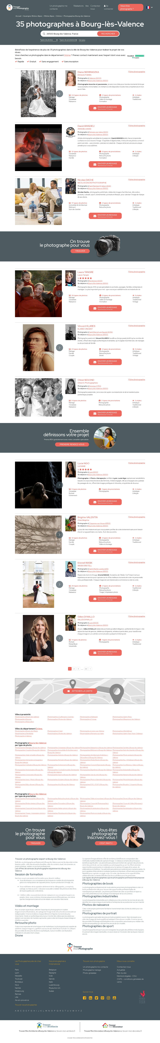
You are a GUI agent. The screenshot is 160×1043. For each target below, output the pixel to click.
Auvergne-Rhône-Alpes (32, 16)
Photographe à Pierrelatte (24, 733)
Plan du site (121, 973)
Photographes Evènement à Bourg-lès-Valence (61, 766)
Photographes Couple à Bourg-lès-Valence (30, 750)
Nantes (18, 988)
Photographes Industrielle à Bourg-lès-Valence (126, 771)
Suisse (51, 991)
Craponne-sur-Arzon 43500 (99, 523)
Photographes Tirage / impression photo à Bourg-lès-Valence (30, 814)
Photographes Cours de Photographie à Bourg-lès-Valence (94, 804)
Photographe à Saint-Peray (122, 717)
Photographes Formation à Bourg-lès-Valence (61, 804)
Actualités (121, 970)
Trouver (80, 251)
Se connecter (108, 7)
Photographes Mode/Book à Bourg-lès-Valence (94, 761)
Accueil (18, 16)
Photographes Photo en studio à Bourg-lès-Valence (95, 814)
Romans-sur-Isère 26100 (98, 132)
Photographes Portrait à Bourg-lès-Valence (63, 760)
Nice (17, 985)
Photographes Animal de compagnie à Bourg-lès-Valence (28, 761)
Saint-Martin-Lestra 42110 (98, 569)
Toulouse (18, 979)
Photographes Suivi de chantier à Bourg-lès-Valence (128, 751)
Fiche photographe (136, 71)
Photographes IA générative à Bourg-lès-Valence (94, 809)
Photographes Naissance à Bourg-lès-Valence (96, 748)
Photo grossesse (89, 973)
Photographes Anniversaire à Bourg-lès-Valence (29, 771)
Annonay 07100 (95, 386)
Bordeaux (19, 982)
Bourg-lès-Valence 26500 (98, 81)
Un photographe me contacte (58, 7)
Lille (16, 997)
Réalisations (79, 6)
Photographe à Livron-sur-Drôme (92, 731)
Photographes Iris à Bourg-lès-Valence (61, 784)
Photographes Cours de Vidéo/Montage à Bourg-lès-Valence (127, 804)
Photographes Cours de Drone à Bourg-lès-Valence (30, 809)
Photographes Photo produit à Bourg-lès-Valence (127, 756)
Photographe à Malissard (89, 717)
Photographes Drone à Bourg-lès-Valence (127, 798)
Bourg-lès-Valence (37, 743)
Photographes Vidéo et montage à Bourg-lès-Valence (96, 799)
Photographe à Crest (55, 731)
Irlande (51, 979)
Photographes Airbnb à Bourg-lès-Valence (63, 755)
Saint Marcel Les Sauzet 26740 (101, 332)
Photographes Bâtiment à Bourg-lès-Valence (96, 750)
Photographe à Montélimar (122, 731)
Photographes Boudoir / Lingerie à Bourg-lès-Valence (128, 785)
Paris (17, 969)
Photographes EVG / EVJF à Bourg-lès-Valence (94, 785)
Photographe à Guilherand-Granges (61, 717)
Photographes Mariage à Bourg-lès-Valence (30, 748)
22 (86, 669)
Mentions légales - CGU (127, 976)
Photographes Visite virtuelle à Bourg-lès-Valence (30, 756)
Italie (51, 982)
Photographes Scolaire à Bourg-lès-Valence (63, 780)
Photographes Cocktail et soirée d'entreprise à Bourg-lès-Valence (63, 771)
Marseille (18, 976)
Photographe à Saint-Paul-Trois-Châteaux (128, 733)
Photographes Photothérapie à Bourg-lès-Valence (128, 781)
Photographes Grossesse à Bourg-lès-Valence (64, 748)
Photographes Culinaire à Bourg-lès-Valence (30, 765)
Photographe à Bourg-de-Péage (26, 731)
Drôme (59, 16)
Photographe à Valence (23, 736)
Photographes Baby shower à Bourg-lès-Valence (29, 785)
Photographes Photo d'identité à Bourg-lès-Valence (95, 781)
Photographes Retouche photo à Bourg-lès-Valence (63, 799)
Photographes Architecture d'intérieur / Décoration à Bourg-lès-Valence (94, 756)
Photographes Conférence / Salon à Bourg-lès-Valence (128, 766)
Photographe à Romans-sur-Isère (92, 733)
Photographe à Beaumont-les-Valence (126, 719)
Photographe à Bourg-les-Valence (27, 717)
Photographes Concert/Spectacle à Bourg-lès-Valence (95, 766)
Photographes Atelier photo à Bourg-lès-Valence (62, 809)
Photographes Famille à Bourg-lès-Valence (128, 748)
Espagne (52, 973)
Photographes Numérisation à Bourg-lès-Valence (127, 809)
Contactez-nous (95, 7)
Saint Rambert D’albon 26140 (100, 186)
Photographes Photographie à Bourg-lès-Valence (30, 799)
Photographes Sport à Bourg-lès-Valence (62, 775)
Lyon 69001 (93, 472)
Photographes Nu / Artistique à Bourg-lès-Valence (128, 761)
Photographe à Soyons (23, 719)
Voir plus (82, 40)
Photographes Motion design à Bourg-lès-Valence (30, 804)
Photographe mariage (92, 970)
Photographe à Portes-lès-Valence (60, 733)
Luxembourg (54, 985)
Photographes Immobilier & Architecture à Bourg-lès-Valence (63, 751)
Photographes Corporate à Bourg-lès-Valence (28, 776)
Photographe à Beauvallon (24, 722)
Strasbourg (19, 991)
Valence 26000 (95, 78)
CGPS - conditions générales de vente (130, 980)
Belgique (52, 969)
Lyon (17, 973)
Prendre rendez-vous (72, 444)
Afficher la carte (82, 691)
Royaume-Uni (54, 988)
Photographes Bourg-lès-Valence (77, 16)
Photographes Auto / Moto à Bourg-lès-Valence (29, 781)
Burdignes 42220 (95, 281)
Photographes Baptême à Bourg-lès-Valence (96, 770)
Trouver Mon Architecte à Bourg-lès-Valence (36, 1031)
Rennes (18, 994)
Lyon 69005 (93, 623)
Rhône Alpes (49, 16)
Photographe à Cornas (88, 719)
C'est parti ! (106, 843)
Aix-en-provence (22, 1000)
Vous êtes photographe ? (127, 7)
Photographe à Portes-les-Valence (60, 719)
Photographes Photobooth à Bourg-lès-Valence (62, 814)
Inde (51, 976)
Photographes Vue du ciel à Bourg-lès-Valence (93, 776)
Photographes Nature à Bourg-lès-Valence (127, 775)
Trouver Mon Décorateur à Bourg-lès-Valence (102, 1031)
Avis (87, 6)
